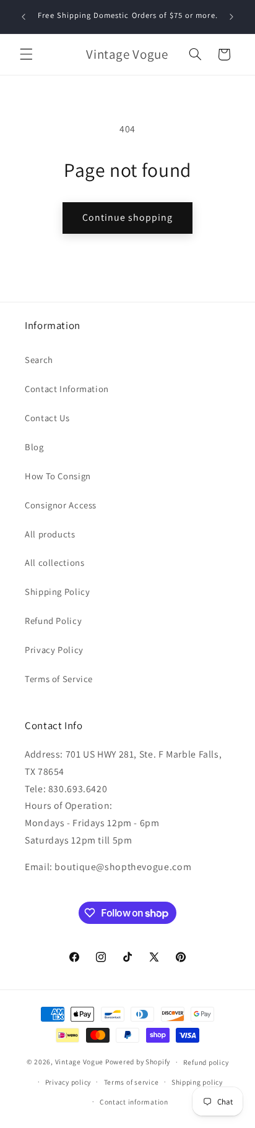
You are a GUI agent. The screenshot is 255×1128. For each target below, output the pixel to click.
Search (39, 359)
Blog (34, 447)
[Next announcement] (231, 16)
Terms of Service (59, 679)
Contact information (134, 1101)
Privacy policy (68, 1082)
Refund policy (206, 1062)
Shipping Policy (57, 591)
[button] (26, 54)
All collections (54, 562)
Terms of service (131, 1082)
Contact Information (67, 389)
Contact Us (47, 418)
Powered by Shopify (137, 1061)
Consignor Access (61, 505)
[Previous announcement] (23, 16)
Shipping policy (197, 1082)
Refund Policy (53, 620)
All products (50, 534)
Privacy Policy (54, 650)
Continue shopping (127, 217)
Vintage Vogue (79, 1061)
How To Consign (58, 476)
